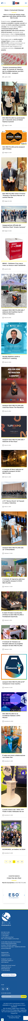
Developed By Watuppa (14, 1017)
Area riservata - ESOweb (9, 975)
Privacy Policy (16, 1010)
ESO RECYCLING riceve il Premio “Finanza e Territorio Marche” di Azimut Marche (13, 195)
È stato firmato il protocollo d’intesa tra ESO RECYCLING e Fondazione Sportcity (13, 614)
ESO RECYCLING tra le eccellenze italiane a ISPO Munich (11, 715)
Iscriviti (24, 996)
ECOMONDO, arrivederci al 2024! (13, 849)
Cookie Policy (24, 1010)
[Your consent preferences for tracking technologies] (2, 1019)
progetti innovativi (17, 21)
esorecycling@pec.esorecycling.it (11, 938)
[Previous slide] (3, 895)
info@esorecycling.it (8, 937)
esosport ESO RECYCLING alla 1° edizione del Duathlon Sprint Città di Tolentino (13, 312)
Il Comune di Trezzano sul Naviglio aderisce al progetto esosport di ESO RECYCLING (12, 643)
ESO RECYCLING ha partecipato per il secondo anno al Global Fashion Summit (13, 119)
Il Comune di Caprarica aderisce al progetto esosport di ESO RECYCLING (13, 581)
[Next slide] (24, 895)
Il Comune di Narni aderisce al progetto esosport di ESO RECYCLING (12, 471)
